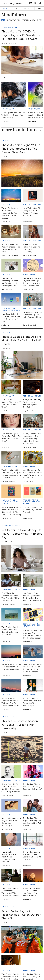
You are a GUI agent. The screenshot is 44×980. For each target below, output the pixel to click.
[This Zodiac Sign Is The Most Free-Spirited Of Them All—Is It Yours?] (33, 839)
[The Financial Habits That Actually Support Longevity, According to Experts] (11, 457)
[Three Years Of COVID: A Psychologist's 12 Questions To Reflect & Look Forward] (22, 60)
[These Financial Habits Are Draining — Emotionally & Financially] (33, 231)
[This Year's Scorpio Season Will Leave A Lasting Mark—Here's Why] (22, 749)
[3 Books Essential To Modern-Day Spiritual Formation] (33, 491)
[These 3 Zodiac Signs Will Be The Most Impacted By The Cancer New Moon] (22, 173)
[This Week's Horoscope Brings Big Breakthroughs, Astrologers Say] (11, 265)
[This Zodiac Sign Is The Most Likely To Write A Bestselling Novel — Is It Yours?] (11, 961)
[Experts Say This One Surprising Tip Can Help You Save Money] (33, 299)
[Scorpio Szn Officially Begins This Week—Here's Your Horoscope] (11, 805)
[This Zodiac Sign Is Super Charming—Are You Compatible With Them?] (33, 805)
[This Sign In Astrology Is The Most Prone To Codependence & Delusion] (11, 839)
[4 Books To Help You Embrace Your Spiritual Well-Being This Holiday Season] (33, 614)
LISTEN (26, 8)
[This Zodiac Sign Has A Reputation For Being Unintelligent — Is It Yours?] (11, 614)
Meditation (13, 20)
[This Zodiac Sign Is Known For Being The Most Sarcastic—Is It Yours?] (11, 421)
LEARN (15, 8)
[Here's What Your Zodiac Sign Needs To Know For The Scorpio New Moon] (11, 685)
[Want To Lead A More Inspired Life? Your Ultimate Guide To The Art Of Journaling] (11, 491)
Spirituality (28, 20)
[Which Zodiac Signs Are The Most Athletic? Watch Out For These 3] (22, 939)
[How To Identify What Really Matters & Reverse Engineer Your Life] (33, 195)
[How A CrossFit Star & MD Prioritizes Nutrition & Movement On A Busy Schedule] (11, 771)
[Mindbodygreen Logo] (12, 3)
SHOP (39, 8)
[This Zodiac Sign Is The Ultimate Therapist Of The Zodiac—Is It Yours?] (11, 875)
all (3, 20)
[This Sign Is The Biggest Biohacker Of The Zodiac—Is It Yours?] (11, 387)
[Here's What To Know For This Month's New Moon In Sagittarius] (11, 651)
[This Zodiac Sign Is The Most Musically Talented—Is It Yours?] (33, 771)
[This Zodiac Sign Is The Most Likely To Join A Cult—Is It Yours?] (33, 961)
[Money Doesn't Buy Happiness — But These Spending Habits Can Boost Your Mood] (33, 421)
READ (5, 8)
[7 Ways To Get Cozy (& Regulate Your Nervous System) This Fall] (33, 387)
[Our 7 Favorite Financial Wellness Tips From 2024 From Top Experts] (11, 580)
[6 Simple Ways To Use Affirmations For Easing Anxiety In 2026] (11, 231)
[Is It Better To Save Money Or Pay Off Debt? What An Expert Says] (22, 558)
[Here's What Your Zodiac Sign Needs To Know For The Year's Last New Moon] (33, 580)
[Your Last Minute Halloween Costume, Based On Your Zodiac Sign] (33, 685)
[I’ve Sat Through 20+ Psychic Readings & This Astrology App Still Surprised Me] (33, 265)
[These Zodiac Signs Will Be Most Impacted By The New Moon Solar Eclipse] (11, 195)
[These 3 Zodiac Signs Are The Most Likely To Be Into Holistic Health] (22, 365)
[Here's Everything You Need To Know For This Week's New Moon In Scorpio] (33, 651)
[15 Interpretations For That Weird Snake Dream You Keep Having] (13, 94)
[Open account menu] (40, 3)
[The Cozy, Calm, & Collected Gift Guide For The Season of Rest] (11, 299)
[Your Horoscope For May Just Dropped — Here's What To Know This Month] (33, 457)
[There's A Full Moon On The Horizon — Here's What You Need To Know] (33, 875)
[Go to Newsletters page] (30, 3)
